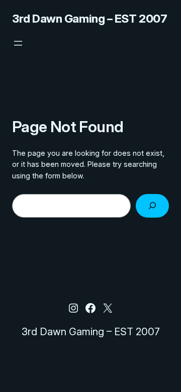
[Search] (152, 206)
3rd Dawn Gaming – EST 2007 (89, 19)
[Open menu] (18, 43)
